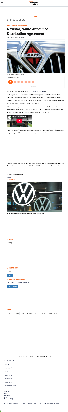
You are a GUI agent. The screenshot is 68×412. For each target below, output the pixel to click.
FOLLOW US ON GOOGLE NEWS (12, 286)
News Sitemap (54, 403)
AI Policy (46, 403)
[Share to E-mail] (17, 20)
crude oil (11, 313)
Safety (19, 25)
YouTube (7, 395)
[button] (20, 20)
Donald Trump (53, 313)
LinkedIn (6, 397)
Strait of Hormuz (26, 313)
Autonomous (24, 25)
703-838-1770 (9, 360)
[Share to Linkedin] (14, 20)
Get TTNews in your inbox (37, 91)
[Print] (23, 20)
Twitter (6, 393)
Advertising (8, 375)
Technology (14, 25)
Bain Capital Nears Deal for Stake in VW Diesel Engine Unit (25, 214)
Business (9, 25)
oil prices (37, 313)
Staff (6, 371)
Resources (8, 382)
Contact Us (9, 368)
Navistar (9, 177)
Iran (17, 313)
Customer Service (11, 386)
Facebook (7, 391)
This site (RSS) (8, 399)
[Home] (34, 3)
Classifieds (8, 379)
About (7, 364)
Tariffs (44, 313)
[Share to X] (11, 20)
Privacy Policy (38, 403)
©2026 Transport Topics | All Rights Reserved (18, 403)
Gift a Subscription (24, 283)
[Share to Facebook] (7, 20)
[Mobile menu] (2, 2)
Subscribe (10, 283)
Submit (10, 275)
